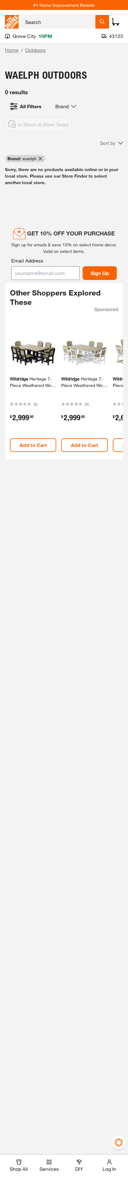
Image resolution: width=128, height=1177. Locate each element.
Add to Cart (33, 445)
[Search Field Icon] (102, 22)
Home (12, 50)
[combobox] (58, 21)
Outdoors (35, 50)
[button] (111, 143)
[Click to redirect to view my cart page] (115, 22)
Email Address (27, 260)
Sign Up (100, 273)
